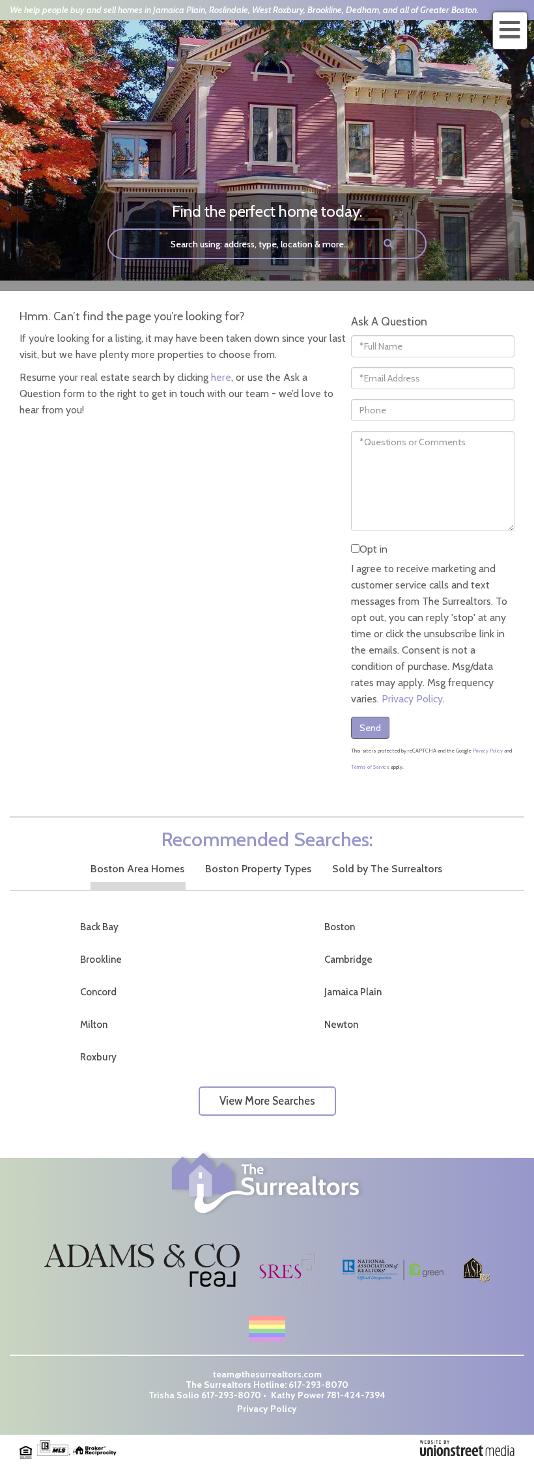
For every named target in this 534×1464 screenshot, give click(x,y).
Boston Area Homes (137, 869)
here (221, 377)
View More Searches (267, 1100)
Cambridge (348, 959)
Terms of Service (370, 767)
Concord (98, 992)
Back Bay (99, 927)
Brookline (101, 959)
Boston (339, 927)
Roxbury (98, 1057)
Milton (93, 1024)
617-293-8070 (318, 1384)
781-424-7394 (356, 1395)
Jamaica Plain (353, 992)
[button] (388, 244)
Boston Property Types (258, 869)
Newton (341, 1024)
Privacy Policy (412, 699)
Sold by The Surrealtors (387, 869)
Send (370, 728)
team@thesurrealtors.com (267, 1374)
